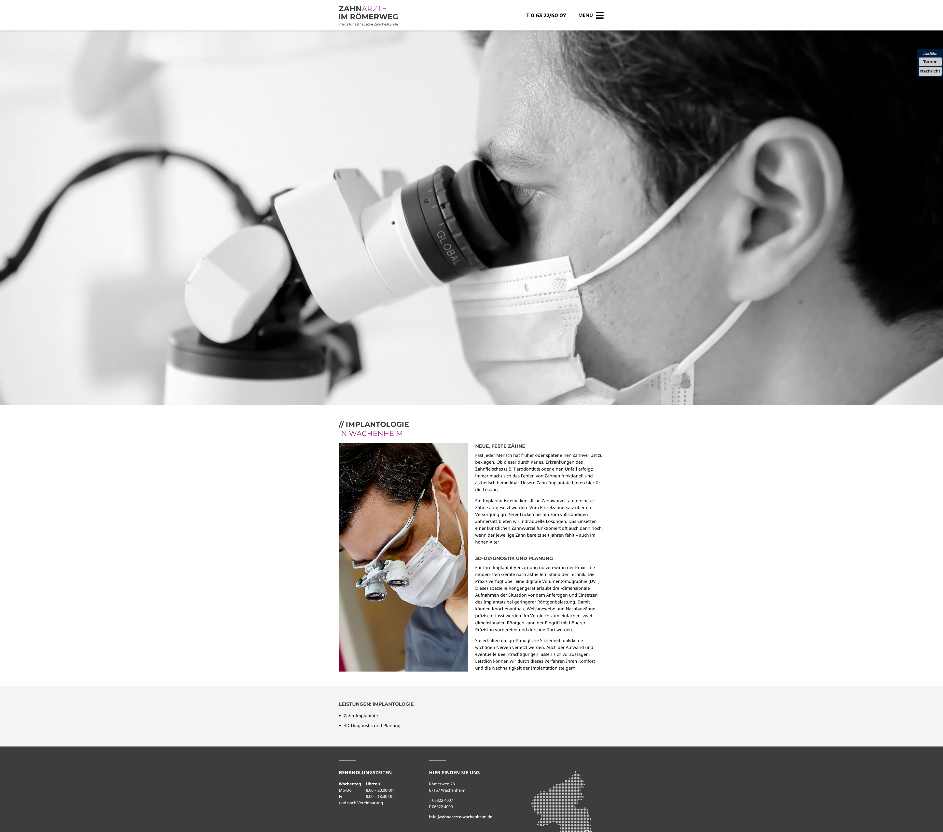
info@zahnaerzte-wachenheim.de (460, 816)
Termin (930, 61)
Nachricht (930, 71)
